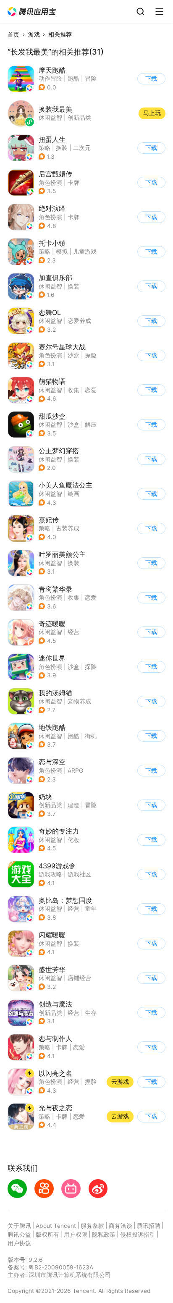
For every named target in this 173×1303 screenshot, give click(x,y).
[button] (32, 11)
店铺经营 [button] (79, 978)
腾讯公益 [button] (19, 1234)
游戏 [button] (34, 34)
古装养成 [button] (67, 528)
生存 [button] (91, 1012)
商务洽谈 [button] (120, 1225)
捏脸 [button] (91, 1081)
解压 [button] (91, 424)
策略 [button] (44, 147)
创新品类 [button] (50, 805)
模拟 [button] (62, 251)
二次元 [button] (82, 147)
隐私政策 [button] (103, 1234)
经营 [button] (73, 632)
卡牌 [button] (73, 182)
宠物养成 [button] (79, 701)
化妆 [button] (73, 839)
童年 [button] (91, 908)
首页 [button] (13, 34)
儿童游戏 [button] (85, 251)
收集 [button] (73, 390)
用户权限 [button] (75, 1234)
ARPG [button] (75, 770)
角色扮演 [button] (50, 182)
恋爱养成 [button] (79, 320)
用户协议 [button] (19, 1243)
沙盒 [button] (73, 355)
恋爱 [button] (91, 390)
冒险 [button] (91, 78)
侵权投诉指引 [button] (137, 1234)
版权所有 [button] (47, 1234)
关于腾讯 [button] (19, 1225)
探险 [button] (91, 355)
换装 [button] (62, 147)
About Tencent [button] (56, 1225)
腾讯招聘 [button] (148, 1225)
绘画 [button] (73, 493)
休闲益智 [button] (50, 286)
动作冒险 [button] (50, 78)
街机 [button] (91, 736)
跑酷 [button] (73, 78)
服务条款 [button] (92, 1225)
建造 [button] (73, 805)
